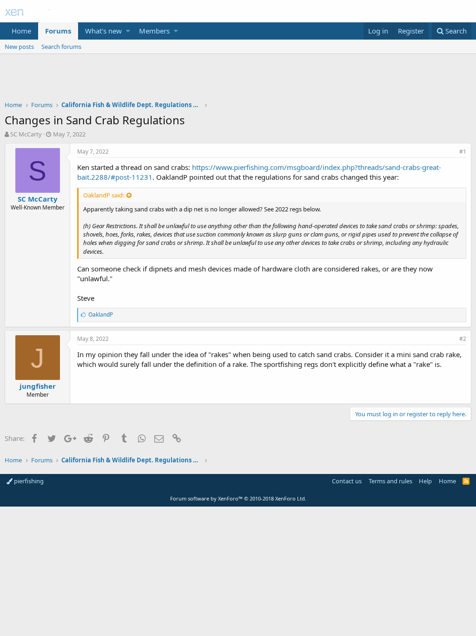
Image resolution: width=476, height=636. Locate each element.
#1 (462, 152)
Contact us (347, 481)
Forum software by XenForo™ (238, 498)
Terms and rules (390, 481)
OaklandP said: (103, 195)
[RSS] (466, 481)
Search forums (61, 46)
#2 (462, 339)
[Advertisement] (238, 80)
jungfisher (38, 386)
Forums (58, 30)
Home (21, 30)
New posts (19, 46)
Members (154, 30)
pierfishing (28, 481)
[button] (128, 31)
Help (425, 481)
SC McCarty (26, 134)
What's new (103, 30)
